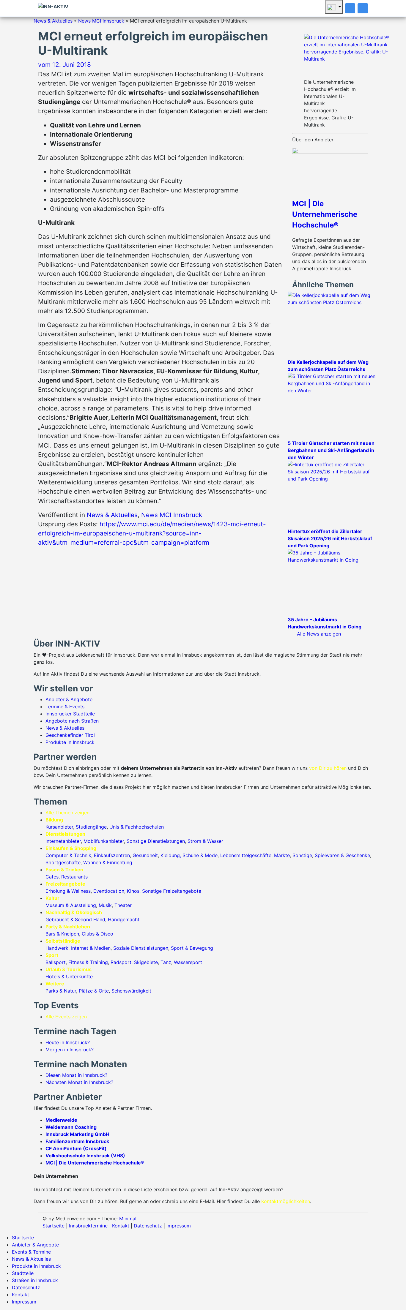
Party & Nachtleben (67, 927)
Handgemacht (123, 919)
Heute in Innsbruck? (67, 1042)
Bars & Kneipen (62, 934)
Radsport (121, 962)
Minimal (127, 1218)
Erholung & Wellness (68, 891)
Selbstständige (62, 941)
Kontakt (120, 1226)
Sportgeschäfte (63, 862)
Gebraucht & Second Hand (75, 919)
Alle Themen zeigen (67, 813)
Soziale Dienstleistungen (140, 948)
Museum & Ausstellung (70, 905)
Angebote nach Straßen (72, 721)
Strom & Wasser (205, 841)
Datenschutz (148, 1226)
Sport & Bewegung (192, 948)
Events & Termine (31, 1252)
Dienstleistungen (65, 834)
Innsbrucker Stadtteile (70, 714)
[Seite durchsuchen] (350, 8)
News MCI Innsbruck (101, 21)
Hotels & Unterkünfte (69, 976)
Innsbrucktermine (88, 1226)
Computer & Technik (68, 855)
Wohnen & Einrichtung (107, 862)
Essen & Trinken (64, 870)
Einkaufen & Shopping (70, 848)
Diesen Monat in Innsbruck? (76, 1075)
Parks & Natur (60, 991)
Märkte (282, 855)
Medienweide (61, 1120)
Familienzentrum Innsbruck (77, 1141)
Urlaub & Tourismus (68, 969)
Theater (123, 905)
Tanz (165, 962)
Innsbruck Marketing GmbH (77, 1134)
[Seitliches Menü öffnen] (362, 8)
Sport (51, 955)
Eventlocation (108, 891)
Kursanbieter (59, 827)
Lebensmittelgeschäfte (245, 855)
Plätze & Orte (94, 991)
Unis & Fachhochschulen (136, 827)
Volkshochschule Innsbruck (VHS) (85, 1156)
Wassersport (188, 962)
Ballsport (55, 962)
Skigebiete (146, 962)
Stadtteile (23, 1273)
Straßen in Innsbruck (35, 1280)
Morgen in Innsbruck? (69, 1050)
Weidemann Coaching (71, 1127)
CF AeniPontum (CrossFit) (76, 1148)
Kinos (133, 891)
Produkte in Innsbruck (70, 742)
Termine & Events (64, 706)
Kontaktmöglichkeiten (285, 1201)
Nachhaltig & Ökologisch (73, 912)
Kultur (52, 898)
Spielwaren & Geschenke (342, 855)
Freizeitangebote (65, 884)
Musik (105, 905)
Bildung (54, 820)
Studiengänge (91, 827)
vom (64, 64)
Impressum (178, 1226)
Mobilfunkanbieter (104, 841)
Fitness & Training (88, 962)
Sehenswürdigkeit (131, 991)
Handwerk (56, 948)
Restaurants (74, 877)
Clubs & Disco (97, 934)
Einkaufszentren (112, 855)
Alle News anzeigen (319, 634)
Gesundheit (145, 855)
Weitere (54, 984)
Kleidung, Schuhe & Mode (189, 855)
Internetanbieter (63, 841)
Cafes (52, 877)
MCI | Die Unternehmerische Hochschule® (324, 214)
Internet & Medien (91, 948)
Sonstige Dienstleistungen (156, 841)
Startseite (53, 1226)
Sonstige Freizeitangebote (171, 891)
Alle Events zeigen (66, 1017)
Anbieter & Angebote (68, 699)
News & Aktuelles (53, 21)
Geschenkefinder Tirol (70, 735)
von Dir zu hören (328, 768)
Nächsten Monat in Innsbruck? (79, 1082)
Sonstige (302, 855)
